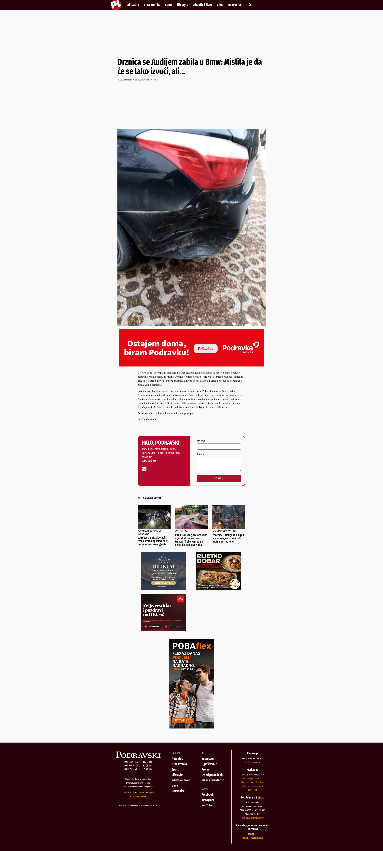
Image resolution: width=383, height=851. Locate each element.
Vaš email (201, 441)
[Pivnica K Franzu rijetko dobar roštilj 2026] (218, 589)
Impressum (208, 759)
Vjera (220, 4)
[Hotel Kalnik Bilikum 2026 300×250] (163, 589)
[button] (249, 4)
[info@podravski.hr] (144, 468)
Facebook (207, 795)
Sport (168, 4)
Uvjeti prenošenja (212, 775)
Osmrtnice (235, 4)
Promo (206, 769)
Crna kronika (152, 4)
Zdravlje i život (202, 4)
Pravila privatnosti (213, 780)
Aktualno (133, 4)
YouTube (207, 805)
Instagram (208, 800)
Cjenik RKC (252, 790)
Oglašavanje (209, 764)
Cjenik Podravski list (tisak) (252, 782)
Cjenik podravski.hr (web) (252, 786)
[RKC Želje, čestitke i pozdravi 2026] (163, 630)
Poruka (200, 454)
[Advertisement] (191, 33)
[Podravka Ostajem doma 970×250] (191, 365)
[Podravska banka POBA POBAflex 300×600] (191, 727)
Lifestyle (182, 4)
